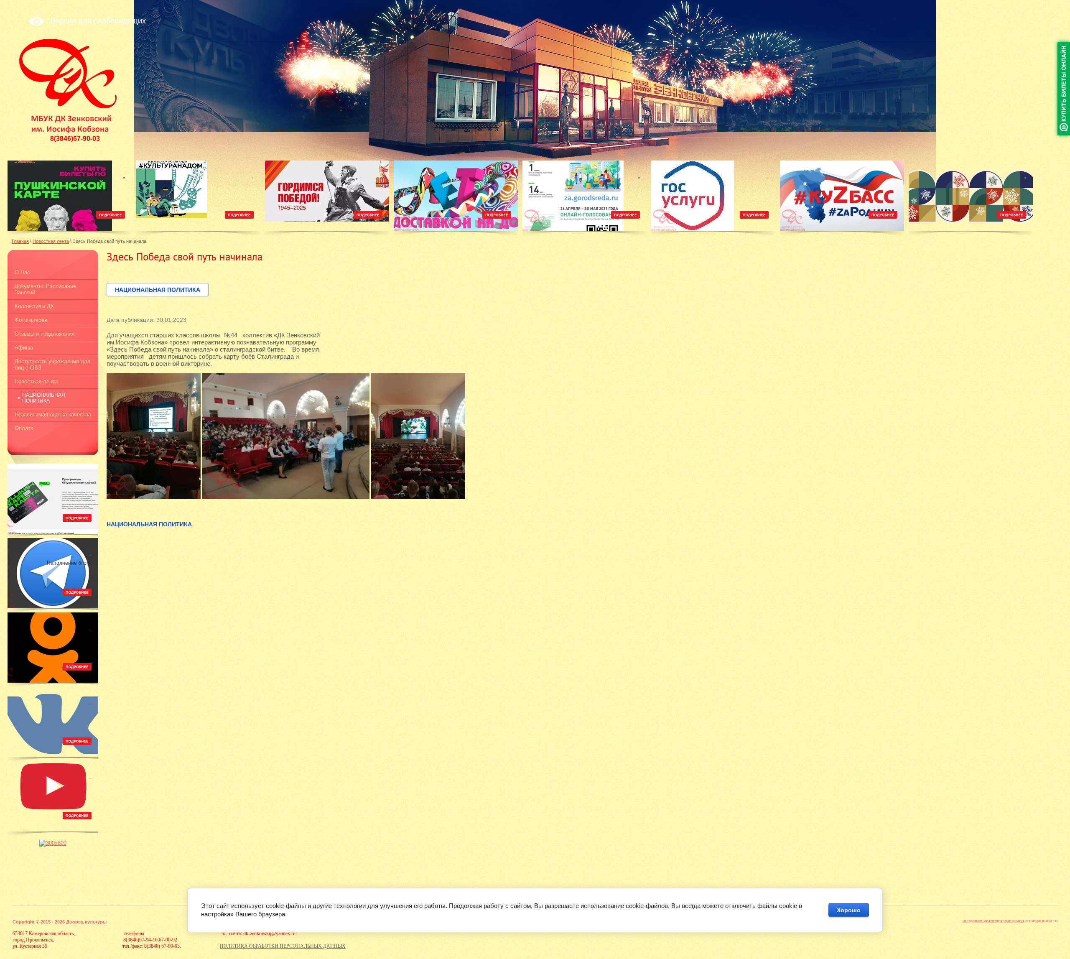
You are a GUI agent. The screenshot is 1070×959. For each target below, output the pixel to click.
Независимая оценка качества (53, 414)
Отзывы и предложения (44, 334)
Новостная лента (36, 381)
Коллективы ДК (34, 306)
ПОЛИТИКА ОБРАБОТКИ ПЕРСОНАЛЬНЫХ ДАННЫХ (283, 946)
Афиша (24, 347)
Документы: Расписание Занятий (45, 289)
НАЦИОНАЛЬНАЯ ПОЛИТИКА (43, 398)
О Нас (22, 272)
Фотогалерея (31, 320)
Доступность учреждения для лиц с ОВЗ (52, 364)
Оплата (24, 428)
